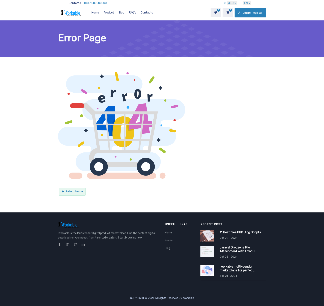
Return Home (74, 191)
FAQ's (132, 12)
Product (109, 12)
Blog (121, 12)
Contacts (75, 3)
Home (95, 12)
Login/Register (252, 12)
